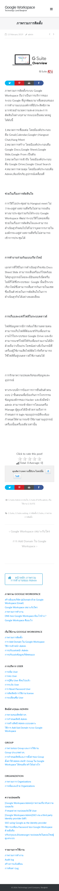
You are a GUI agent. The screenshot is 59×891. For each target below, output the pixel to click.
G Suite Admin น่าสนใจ (18, 500)
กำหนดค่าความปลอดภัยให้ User (21, 811)
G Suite (11, 513)
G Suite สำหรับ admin (38, 500)
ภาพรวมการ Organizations (18, 782)
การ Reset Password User (17, 689)
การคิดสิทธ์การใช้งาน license (19, 693)
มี (48, 471)
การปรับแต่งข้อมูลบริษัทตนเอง (20, 655)
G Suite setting (21, 513)
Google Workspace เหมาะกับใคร (30, 531)
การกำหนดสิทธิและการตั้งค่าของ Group (24, 757)
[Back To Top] (50, 882)
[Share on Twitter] (10, 83)
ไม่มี (17, 476)
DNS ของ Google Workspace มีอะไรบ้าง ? (25, 616)
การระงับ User (12, 685)
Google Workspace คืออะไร (19, 620)
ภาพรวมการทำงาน (14, 612)
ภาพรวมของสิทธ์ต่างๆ (15, 715)
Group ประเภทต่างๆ (14, 752)
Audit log (9, 860)
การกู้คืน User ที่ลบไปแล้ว (17, 680)
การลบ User (11, 676)
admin (30, 35)
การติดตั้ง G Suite (36, 513)
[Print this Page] (29, 83)
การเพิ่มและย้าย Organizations (20, 786)
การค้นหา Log (12, 868)
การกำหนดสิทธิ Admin (16, 719)
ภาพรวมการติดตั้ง (13, 637)
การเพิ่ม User (11, 672)
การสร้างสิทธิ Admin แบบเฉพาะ (20, 723)
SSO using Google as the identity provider (26, 823)
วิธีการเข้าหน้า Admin (15, 646)
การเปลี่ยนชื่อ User (14, 698)
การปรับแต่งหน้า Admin (16, 650)
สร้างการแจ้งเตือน (14, 864)
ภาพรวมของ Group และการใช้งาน (22, 748)
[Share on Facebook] (39, 83)
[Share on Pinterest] (19, 83)
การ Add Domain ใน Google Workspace (24, 642)
